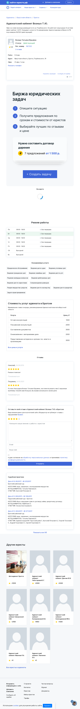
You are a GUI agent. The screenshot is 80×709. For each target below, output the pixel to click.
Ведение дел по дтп (56, 273)
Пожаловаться (14, 376)
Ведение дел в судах (38, 268)
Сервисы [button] (42, 7)
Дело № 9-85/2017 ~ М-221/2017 (19, 481)
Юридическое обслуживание (17, 268)
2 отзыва (18, 49)
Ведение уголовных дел (57, 268)
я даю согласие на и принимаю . (38, 459)
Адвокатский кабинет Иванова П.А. (16, 654)
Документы (45, 691)
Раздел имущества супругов (17, 287)
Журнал (44, 687)
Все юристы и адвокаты (16, 667)
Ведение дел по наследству (40, 287)
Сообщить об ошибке (64, 73)
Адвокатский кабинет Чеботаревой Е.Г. (38, 578)
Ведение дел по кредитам (63, 287)
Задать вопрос (15, 7)
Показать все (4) (40, 532)
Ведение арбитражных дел (41, 278)
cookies (16, 705)
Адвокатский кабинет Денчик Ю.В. (63, 577)
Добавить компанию (52, 2)
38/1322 (29, 46)
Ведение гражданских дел (16, 273)
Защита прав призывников (16, 292)
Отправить (40, 464)
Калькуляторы (55, 7)
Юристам (27, 691)
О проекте (27, 684)
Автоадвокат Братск (16, 576)
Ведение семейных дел (37, 273)
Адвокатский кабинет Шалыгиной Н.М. (16, 617)
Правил (20, 414)
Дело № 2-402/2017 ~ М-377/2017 (20, 511)
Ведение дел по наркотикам (17, 283)
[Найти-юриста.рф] (17, 2)
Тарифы (26, 698)
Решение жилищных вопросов (17, 278)
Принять (47, 706)
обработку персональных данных (36, 457)
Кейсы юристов (29, 694)
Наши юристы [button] (29, 7)
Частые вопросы (47, 684)
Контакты (27, 687)
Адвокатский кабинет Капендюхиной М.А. (63, 617)
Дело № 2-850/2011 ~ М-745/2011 (20, 496)
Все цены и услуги (15, 347)
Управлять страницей (49, 73)
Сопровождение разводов (39, 283)
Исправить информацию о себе (13, 685)
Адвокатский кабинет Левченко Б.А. (39, 655)
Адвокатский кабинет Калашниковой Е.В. (39, 617)
